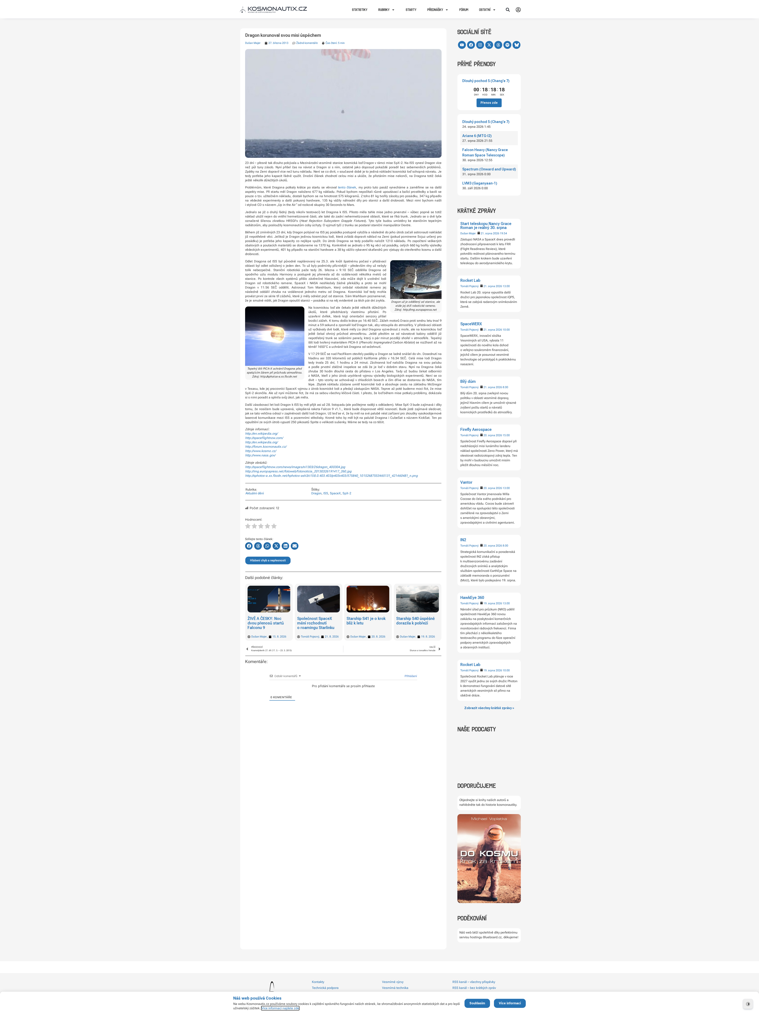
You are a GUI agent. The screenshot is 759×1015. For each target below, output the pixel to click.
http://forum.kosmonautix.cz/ (265, 446)
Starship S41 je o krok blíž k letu (316, 620)
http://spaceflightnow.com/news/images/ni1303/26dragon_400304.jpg (295, 467)
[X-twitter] (489, 45)
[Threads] (498, 45)
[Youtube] (462, 45)
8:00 (505, 387)
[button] (508, 10)
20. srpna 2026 (492, 435)
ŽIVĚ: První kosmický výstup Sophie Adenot (415, 620)
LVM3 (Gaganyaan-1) (479, 183)
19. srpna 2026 (492, 603)
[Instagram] (480, 45)
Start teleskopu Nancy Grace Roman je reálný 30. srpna (485, 225)
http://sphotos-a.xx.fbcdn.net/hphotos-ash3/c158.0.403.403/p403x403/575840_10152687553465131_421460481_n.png (331, 476)
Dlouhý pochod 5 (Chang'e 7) (485, 81)
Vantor (466, 482)
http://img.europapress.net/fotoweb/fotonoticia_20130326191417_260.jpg (298, 471)
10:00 (506, 329)
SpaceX (335, 493)
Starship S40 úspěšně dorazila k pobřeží (366, 620)
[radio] (248, 526)
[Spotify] (507, 45)
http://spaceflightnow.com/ (264, 438)
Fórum (463, 10)
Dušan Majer (468, 233)
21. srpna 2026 (490, 233)
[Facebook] (471, 45)
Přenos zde (489, 103)
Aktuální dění (254, 493)
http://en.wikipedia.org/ (261, 433)
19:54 (503, 233)
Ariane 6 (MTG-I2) (477, 136)
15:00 (506, 435)
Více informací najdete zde (280, 1008)
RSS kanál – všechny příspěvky (473, 982)
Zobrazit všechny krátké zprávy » (489, 708)
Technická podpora (325, 988)
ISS (325, 493)
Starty (411, 10)
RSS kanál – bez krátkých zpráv (474, 988)
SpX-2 (347, 493)
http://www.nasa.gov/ (260, 455)
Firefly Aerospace (476, 429)
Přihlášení (410, 676)
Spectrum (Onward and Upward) (489, 169)
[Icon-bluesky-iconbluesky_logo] (516, 45)
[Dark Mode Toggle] (748, 1004)
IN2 (463, 539)
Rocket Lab (470, 280)
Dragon (316, 493)
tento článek (347, 187)
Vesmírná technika (395, 988)
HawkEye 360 (472, 597)
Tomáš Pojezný (469, 286)
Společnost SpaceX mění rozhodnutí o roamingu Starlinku (266, 623)
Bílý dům (468, 381)
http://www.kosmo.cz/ (260, 451)
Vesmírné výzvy (392, 982)
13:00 (506, 286)
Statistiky (359, 10)
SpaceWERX (471, 324)
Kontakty (318, 982)
